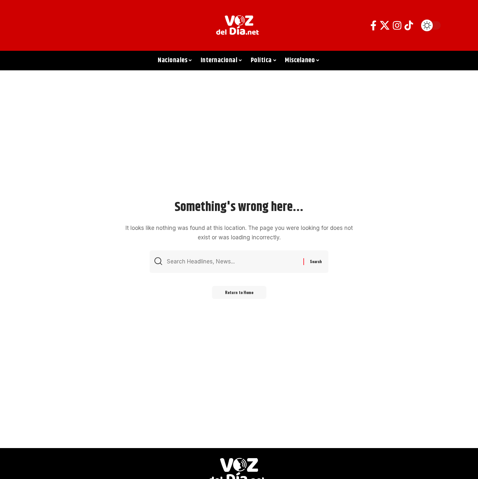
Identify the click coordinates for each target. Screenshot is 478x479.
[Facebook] (373, 25)
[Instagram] (397, 25)
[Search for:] (232, 261)
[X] (384, 25)
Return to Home (239, 292)
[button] (45, 25)
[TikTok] (409, 25)
